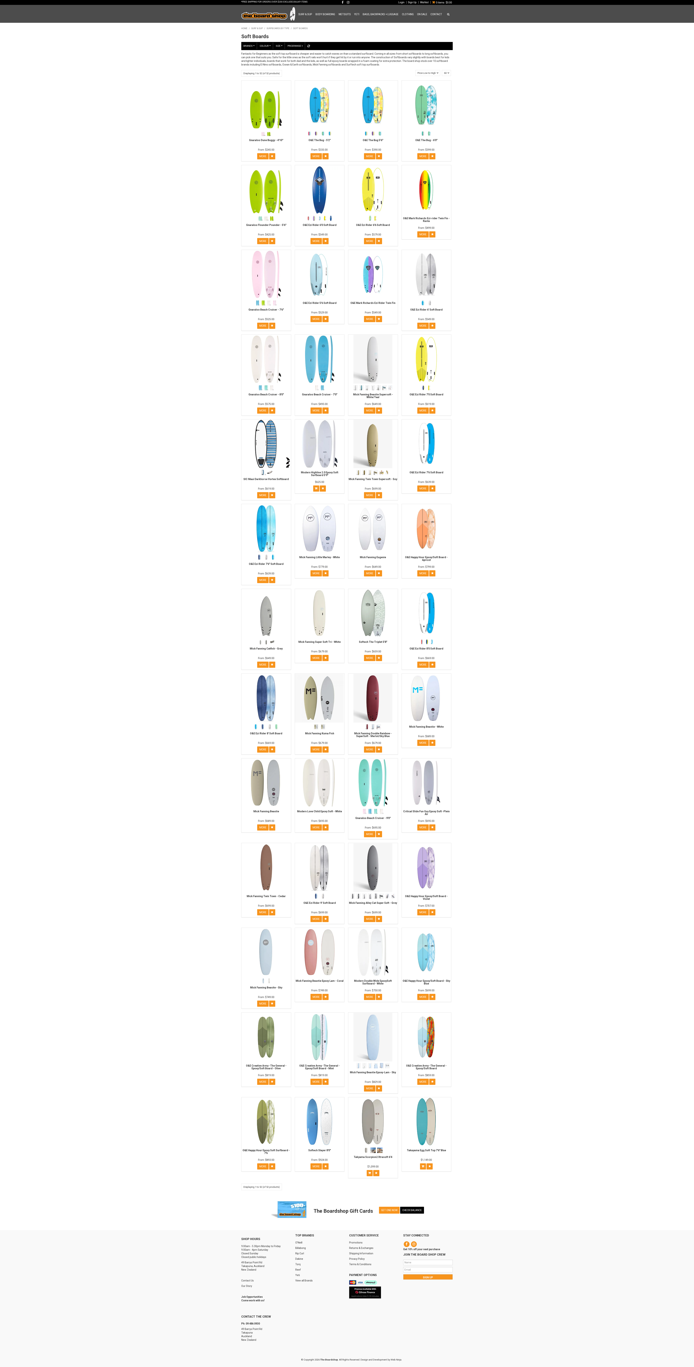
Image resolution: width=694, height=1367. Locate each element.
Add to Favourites (272, 156)
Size (278, 45)
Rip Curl (299, 1253)
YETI (356, 14)
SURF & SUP (305, 14)
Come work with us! (253, 1300)
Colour (264, 45)
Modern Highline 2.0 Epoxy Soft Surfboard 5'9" (319, 474)
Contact (436, 14)
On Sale (422, 14)
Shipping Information (361, 1253)
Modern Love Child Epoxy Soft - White (319, 811)
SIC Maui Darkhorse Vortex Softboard (266, 479)
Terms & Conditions (360, 1264)
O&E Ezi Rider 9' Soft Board (319, 902)
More (262, 156)
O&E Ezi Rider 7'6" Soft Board (266, 563)
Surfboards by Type (278, 28)
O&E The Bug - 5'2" (320, 140)
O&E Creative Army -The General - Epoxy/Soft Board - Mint (319, 1067)
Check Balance (412, 1210)
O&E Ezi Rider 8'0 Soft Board (426, 648)
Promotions (356, 1242)
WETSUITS (345, 14)
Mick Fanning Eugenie (373, 557)
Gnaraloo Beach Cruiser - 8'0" (266, 394)
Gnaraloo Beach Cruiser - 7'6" (266, 309)
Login (401, 2)
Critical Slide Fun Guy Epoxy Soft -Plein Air (426, 813)
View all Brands (304, 1280)
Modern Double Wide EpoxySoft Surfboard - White (373, 982)
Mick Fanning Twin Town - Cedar (266, 896)
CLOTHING (408, 14)
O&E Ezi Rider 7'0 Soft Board (426, 394)
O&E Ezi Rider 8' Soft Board (266, 733)
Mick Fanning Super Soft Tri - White (319, 641)
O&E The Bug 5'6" (373, 140)
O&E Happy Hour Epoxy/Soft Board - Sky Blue (426, 982)
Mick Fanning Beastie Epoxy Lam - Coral (320, 980)
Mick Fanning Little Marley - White (319, 557)
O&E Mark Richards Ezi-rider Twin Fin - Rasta (426, 219)
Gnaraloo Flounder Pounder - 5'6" (266, 225)
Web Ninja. (396, 1359)
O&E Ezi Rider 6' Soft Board (426, 309)
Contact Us (247, 1280)
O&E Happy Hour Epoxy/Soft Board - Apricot (426, 558)
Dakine (299, 1258)
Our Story (246, 1286)
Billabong (300, 1248)
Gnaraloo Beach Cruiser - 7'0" (319, 394)
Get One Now (389, 1210)
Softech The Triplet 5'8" (373, 641)
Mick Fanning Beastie (266, 811)
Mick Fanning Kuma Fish (319, 733)
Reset (308, 45)
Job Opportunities (252, 1296)
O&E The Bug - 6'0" (426, 140)
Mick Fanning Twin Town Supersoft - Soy (373, 479)
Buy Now (316, 488)
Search (447, 14)
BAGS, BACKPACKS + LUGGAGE (381, 14)
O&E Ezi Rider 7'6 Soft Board (426, 472)
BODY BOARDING (325, 14)
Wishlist (424, 2)
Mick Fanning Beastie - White (426, 726)
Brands (248, 45)
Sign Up (412, 2)
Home (244, 28)
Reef (298, 1269)
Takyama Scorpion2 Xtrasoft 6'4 (373, 1157)
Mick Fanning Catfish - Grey (266, 648)
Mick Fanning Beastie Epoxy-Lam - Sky (373, 1072)
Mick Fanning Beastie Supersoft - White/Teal (373, 396)
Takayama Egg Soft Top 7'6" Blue (426, 1150)
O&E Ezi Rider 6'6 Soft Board (373, 225)
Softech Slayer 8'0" (319, 1150)
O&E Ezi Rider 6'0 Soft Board (320, 225)
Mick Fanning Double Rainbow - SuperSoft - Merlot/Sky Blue (373, 735)
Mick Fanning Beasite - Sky (266, 987)
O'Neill (298, 1242)
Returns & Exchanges (361, 1248)
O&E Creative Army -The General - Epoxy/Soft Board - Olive (266, 1067)
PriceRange (294, 45)
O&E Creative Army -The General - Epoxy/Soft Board (426, 1067)
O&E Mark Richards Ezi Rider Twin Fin (372, 303)
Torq (298, 1264)
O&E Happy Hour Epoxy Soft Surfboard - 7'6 (266, 1151)
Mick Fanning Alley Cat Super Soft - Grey (373, 902)
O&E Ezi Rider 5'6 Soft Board (320, 303)
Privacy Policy (357, 1258)
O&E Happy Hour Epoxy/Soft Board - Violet (426, 897)
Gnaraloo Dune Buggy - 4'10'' (266, 140)
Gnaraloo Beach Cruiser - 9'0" (373, 818)
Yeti (297, 1275)
